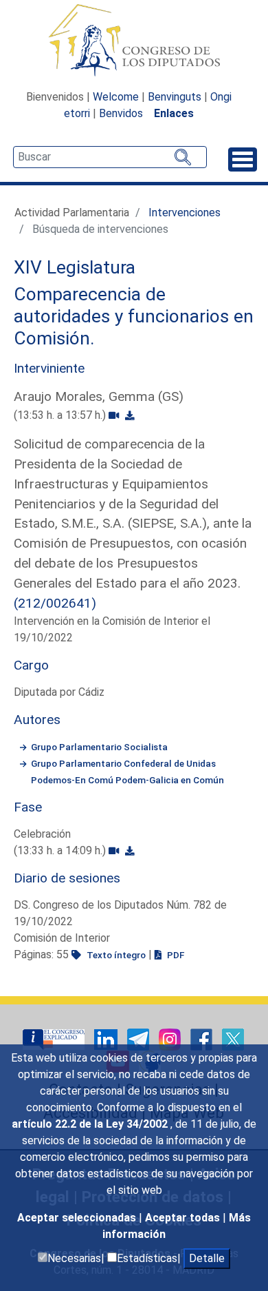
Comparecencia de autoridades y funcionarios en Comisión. (134, 316)
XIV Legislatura (74, 267)
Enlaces (174, 113)
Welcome (116, 96)
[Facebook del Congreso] (203, 1039)
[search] (110, 157)
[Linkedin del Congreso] (107, 1039)
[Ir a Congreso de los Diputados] (134, 40)
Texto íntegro (115, 954)
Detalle (207, 1258)
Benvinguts (174, 96)
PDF (174, 954)
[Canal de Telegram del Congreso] (139, 1039)
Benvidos (121, 113)
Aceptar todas (184, 1217)
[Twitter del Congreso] (233, 1039)
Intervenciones (184, 212)
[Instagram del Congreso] (171, 1039)
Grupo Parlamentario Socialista (99, 746)
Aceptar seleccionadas (78, 1217)
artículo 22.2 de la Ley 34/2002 (91, 1123)
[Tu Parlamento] (55, 1039)
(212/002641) (55, 603)
